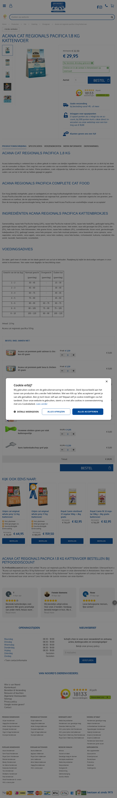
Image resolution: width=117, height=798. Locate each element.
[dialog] (58, 399)
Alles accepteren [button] (88, 411)
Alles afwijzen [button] (56, 411)
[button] (26, 411)
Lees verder (42, 403)
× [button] (106, 382)
